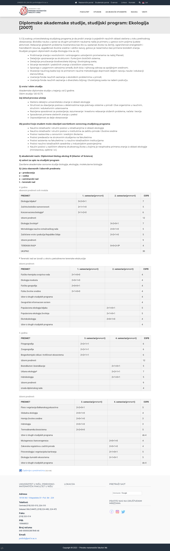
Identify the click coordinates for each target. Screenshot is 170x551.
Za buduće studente (116, 12)
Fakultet (84, 12)
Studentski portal (102, 3)
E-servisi (114, 3)
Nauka (134, 12)
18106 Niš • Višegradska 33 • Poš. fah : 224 (36, 498)
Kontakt (132, 3)
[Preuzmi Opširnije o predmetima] (20, 470)
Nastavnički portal (86, 3)
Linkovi (124, 3)
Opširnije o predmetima (37, 470)
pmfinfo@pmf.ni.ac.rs (40, 2)
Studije (97, 12)
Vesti (144, 12)
